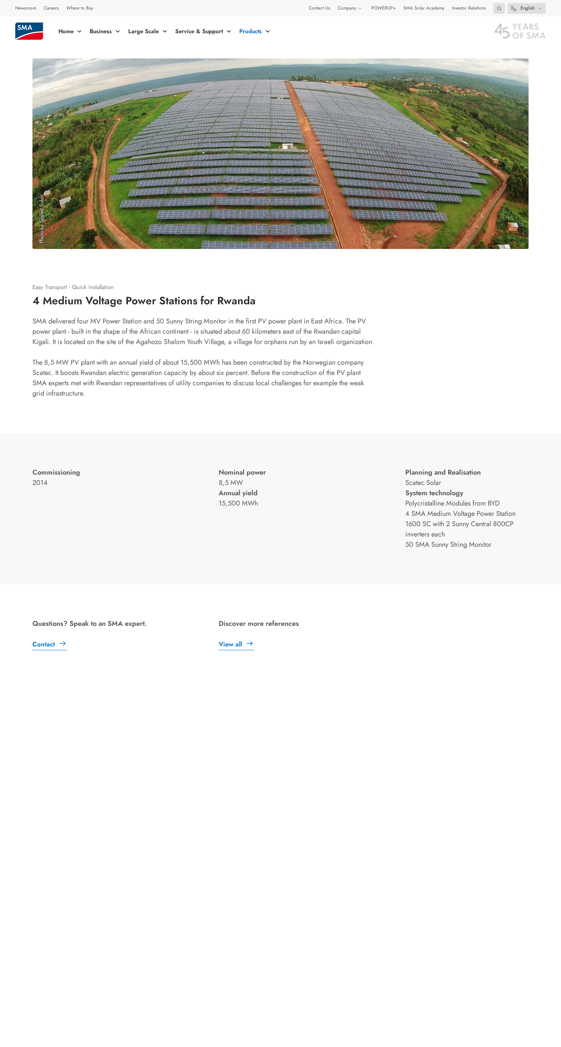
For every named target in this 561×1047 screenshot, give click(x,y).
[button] (499, 8)
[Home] (29, 31)
